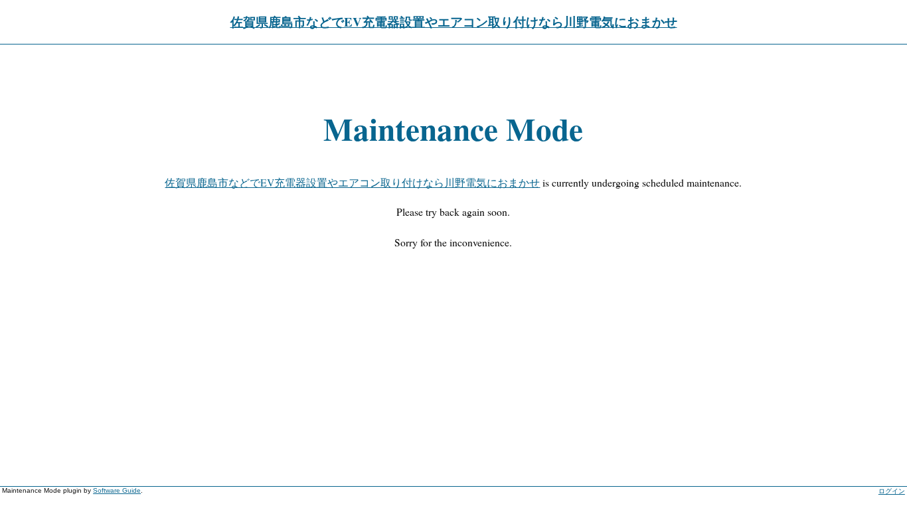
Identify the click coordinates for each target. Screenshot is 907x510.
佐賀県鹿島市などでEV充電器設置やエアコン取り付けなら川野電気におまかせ (453, 22)
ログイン (891, 491)
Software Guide (117, 490)
